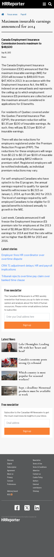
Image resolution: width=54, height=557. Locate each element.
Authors (35, 480)
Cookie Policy (37, 477)
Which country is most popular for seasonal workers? (32, 376)
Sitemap (36, 491)
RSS (9, 494)
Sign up (27, 325)
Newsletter (37, 460)
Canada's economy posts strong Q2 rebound (33, 361)
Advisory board (12, 491)
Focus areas (12, 14)
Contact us (37, 474)
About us (10, 474)
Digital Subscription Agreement (11, 467)
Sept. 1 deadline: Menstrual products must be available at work (35, 391)
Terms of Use (37, 463)
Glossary (10, 460)
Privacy (10, 477)
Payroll (23, 14)
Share (3, 57)
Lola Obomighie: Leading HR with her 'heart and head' (34, 348)
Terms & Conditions (40, 467)
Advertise (36, 470)
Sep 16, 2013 (6, 52)
